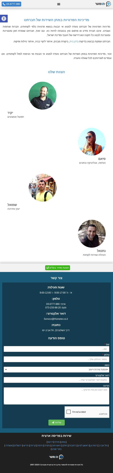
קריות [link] (33, 445)
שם (107, 344)
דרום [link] (50, 442)
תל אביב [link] (103, 445)
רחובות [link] (72, 445)
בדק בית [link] (74, 41)
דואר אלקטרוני (102, 375)
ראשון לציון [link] (83, 445)
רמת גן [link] (93, 445)
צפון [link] (63, 442)
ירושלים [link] (18, 445)
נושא (106, 365)
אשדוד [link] (9, 445)
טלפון (106, 355)
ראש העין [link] (56, 445)
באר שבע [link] (57, 449)
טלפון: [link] (56, 298)
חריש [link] (26, 445)
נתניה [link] (47, 445)
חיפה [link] (40, 445)
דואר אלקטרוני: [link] (56, 313)
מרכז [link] (57, 442)
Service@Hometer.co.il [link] (56, 319)
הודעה (106, 386)
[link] (4, 18)
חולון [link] (65, 445)
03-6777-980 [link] (53, 304)
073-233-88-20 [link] (53, 307)
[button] (58, 4)
